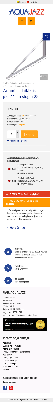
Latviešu (33, 2)
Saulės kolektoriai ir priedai (16, 86)
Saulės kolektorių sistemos (22, 83)
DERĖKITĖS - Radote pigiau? (24, 194)
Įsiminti (13, 141)
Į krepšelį (29, 134)
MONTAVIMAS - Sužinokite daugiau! (22, 202)
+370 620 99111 (21, 269)
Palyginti (23, 141)
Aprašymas (17, 227)
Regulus (22, 124)
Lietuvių (22, 2)
